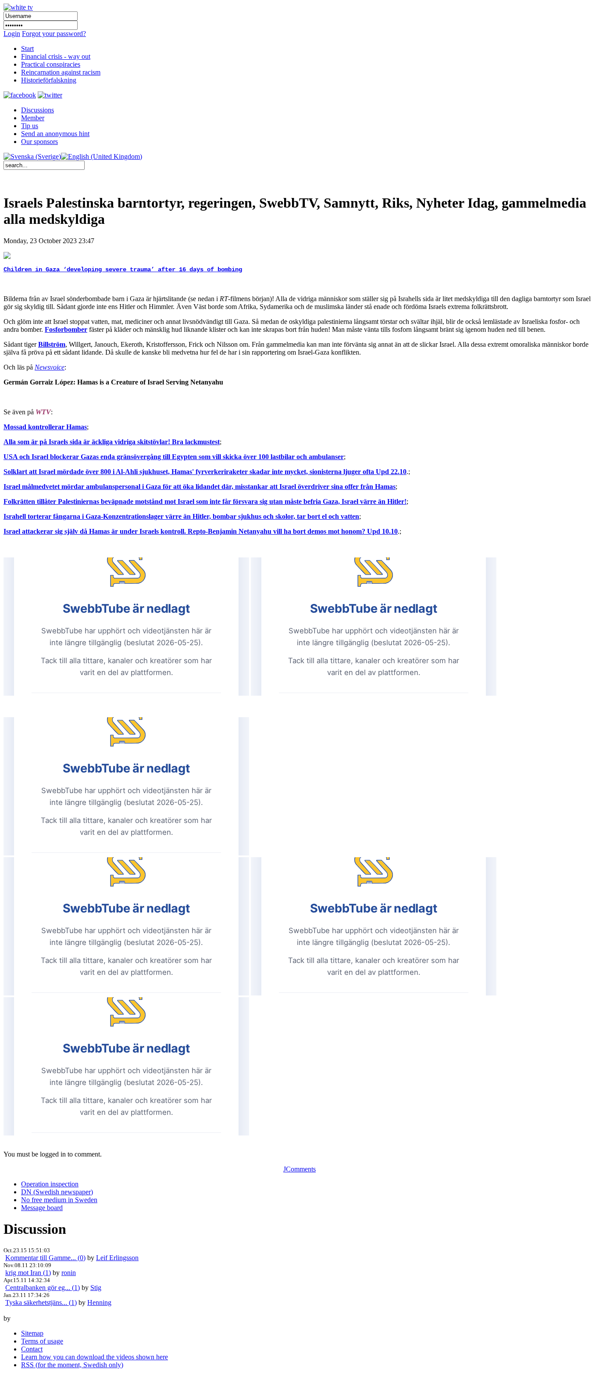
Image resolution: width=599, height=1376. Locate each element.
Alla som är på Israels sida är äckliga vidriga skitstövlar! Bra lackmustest (112, 441)
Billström (51, 344)
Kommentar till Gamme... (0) (45, 1257)
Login (12, 33)
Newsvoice (49, 367)
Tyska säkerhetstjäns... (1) (41, 1302)
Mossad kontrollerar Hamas (45, 427)
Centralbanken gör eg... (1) (42, 1287)
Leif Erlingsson (117, 1257)
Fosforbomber (66, 329)
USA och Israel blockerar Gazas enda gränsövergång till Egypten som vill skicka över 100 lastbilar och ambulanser (174, 456)
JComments (299, 1169)
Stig (95, 1287)
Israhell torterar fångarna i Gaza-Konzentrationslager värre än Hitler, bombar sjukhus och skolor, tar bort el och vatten (181, 516)
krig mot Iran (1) (28, 1272)
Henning (99, 1302)
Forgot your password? (54, 33)
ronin (68, 1272)
